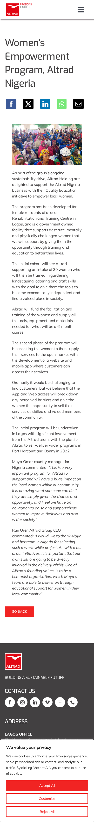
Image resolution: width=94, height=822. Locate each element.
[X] (28, 104)
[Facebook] (11, 104)
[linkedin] (35, 702)
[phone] (72, 702)
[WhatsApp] (62, 104)
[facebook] (10, 702)
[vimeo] (47, 702)
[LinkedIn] (45, 104)
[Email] (78, 104)
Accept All (47, 785)
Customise (47, 798)
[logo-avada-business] (19, 4)
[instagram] (22, 702)
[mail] (60, 702)
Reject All (47, 811)
